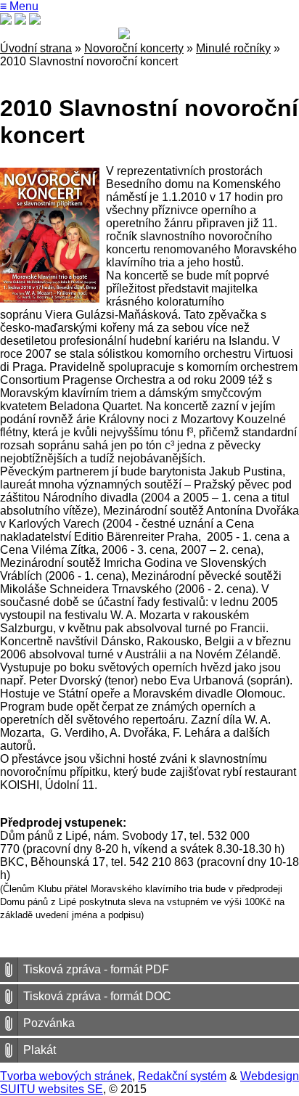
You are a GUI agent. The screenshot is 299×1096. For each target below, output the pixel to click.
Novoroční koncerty (134, 48)
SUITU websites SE (51, 1089)
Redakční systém (182, 1076)
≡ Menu (19, 6)
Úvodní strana (36, 48)
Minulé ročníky (233, 48)
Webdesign (269, 1076)
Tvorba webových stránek (66, 1076)
